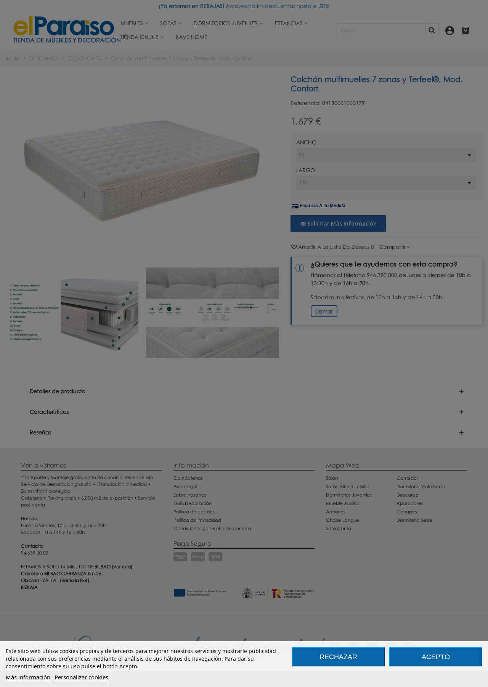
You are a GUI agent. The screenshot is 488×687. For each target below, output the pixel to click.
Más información (28, 677)
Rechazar (338, 657)
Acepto (436, 657)
